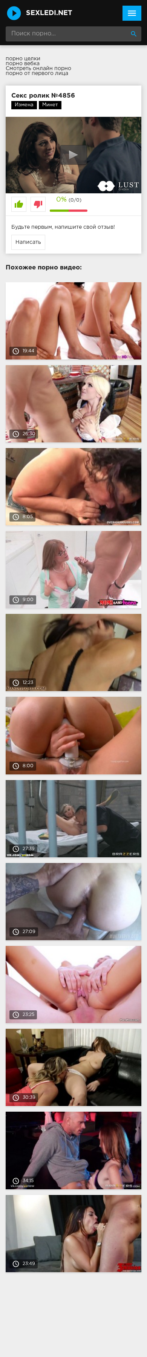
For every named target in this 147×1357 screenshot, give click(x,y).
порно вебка (23, 63)
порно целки (23, 59)
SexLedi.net (49, 13)
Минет (50, 105)
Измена (24, 105)
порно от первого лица (37, 73)
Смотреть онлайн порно (38, 68)
